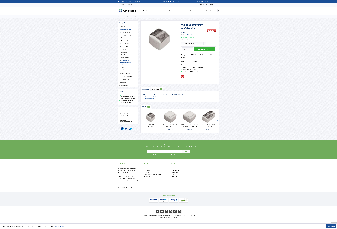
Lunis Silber (124, 46)
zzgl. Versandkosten (190, 34)
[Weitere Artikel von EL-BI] (211, 30)
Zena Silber (124, 52)
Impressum (174, 176)
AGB (173, 174)
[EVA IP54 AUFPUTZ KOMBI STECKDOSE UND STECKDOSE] (209, 117)
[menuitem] (213, 5)
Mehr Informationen (60, 226)
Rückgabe (147, 176)
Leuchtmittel (122, 82)
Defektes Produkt (149, 168)
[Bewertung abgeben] (194, 30)
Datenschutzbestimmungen (161, 154)
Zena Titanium (125, 55)
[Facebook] (157, 211)
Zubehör (145, 106)
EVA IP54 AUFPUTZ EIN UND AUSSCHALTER (170, 125)
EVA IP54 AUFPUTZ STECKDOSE (151, 125)
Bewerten (184, 57)
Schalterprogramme (125, 29)
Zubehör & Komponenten (126, 73)
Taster (123, 69)
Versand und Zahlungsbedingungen (125, 120)
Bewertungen (156, 89)
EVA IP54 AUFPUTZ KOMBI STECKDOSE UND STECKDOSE (208, 125)
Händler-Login (123, 113)
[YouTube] (162, 211)
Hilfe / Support (123, 115)
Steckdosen (124, 64)
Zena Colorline (125, 57)
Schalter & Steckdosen (125, 76)
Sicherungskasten (124, 79)
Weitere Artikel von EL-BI (151, 98)
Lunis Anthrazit (125, 43)
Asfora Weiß (124, 41)
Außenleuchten (123, 85)
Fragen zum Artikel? (207, 55)
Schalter (123, 67)
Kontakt (121, 118)
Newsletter (147, 170)
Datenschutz (175, 172)
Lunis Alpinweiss (126, 35)
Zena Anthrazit (125, 49)
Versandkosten (165, 215)
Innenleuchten (123, 26)
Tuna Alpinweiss (125, 32)
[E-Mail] (182, 76)
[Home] (143, 11)
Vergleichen (185, 55)
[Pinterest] (166, 211)
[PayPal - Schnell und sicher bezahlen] (128, 128)
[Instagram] (170, 211)
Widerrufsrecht (175, 170)
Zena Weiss (124, 38)
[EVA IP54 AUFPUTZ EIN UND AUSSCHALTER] (170, 117)
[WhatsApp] (179, 211)
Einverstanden (331, 226)
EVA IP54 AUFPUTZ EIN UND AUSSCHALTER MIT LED (189, 125)
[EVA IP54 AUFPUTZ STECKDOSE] (151, 117)
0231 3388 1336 (123, 178)
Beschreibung (145, 89)
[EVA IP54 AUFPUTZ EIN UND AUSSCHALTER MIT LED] (189, 117)
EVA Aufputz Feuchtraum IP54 (125, 61)
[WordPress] (175, 211)
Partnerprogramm (176, 168)
